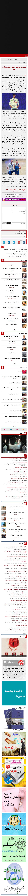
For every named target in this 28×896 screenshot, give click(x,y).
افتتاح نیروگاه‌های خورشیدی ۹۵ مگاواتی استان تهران (16, 591)
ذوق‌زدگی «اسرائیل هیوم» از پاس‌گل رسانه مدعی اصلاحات (15, 631)
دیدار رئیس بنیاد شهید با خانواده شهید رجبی (18, 627)
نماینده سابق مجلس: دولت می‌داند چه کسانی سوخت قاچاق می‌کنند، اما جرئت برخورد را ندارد (15, 548)
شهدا (7, 189)
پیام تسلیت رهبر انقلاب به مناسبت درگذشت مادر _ (17, 63)
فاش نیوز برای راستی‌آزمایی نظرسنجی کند (18, 498)
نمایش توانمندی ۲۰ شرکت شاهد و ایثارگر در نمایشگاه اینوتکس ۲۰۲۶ (15, 574)
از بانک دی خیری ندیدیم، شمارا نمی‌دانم (18, 460)
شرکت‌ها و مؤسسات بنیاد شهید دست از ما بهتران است (16, 614)
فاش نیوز (13, 191)
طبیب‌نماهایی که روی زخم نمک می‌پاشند (18, 596)
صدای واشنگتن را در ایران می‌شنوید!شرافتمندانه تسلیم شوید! (15, 249)
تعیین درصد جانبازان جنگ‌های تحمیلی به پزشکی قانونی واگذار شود (14, 484)
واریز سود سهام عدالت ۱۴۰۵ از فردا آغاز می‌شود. (17, 546)
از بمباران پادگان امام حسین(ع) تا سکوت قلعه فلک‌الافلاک (16, 583)
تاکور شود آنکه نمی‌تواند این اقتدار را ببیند (18, 478)
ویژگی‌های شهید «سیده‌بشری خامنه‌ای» (19, 255)
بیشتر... (14, 330)
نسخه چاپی (23, 236)
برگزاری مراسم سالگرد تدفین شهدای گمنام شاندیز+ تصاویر (15, 578)
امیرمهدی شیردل (13, 189)
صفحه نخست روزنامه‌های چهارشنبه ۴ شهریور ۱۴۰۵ (17, 558)
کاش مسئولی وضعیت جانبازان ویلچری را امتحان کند (16, 487)
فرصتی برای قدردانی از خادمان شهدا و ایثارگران (17, 458)
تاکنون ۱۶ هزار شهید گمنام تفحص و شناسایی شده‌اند (16, 256)
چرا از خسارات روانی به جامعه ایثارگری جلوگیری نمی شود (16, 469)
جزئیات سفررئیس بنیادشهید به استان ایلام (18, 585)
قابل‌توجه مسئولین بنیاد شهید (20, 467)
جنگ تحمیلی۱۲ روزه (21, 191)
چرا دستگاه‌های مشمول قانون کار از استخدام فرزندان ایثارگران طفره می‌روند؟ (15, 551)
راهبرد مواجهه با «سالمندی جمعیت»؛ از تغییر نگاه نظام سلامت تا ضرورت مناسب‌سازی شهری (14, 606)
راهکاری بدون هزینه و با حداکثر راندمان (19, 476)
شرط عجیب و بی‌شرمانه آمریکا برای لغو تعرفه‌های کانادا (16, 253)
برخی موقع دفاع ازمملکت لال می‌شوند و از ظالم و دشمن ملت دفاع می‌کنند (15, 464)
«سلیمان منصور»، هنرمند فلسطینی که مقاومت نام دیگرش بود (15, 589)
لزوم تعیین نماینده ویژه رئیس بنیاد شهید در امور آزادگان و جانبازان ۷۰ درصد (15, 491)
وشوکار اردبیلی (20, 189)
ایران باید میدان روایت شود (21, 625)
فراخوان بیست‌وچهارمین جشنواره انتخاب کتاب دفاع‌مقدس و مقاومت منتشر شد (15, 565)
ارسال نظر (4, 223)
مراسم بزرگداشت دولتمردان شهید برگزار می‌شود (17, 593)
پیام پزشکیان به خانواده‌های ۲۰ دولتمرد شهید (18, 618)
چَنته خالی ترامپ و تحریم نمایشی (20, 602)
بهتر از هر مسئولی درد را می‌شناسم (20, 473)
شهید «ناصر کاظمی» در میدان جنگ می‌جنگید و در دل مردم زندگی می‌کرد (15, 581)
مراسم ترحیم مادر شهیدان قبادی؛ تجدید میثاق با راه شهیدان (15, 616)
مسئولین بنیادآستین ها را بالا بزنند (20, 462)
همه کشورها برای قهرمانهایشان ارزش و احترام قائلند (17, 482)
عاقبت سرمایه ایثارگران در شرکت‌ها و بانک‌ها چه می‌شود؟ (16, 496)
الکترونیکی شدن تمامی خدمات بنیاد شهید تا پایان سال (16, 556)
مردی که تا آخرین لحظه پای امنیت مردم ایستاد (17, 598)
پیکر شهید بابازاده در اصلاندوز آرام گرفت (19, 620)
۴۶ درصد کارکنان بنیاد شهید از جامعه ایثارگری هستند (16, 571)
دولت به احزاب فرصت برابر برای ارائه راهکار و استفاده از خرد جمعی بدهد (15, 560)
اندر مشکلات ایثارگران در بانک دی (20, 471)
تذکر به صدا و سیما (22, 494)
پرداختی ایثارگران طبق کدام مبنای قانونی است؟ (17, 489)
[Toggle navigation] (26, 55)
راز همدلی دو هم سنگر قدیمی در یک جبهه (18, 600)
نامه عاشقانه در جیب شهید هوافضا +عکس (18, 609)
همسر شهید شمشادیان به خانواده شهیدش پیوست (17, 554)
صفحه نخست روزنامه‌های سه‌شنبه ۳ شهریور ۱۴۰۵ (17, 629)
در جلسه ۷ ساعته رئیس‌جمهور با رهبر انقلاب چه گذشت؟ (16, 563)
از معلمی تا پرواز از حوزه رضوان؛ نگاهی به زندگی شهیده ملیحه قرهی (15, 622)
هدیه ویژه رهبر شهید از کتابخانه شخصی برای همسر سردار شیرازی (15, 569)
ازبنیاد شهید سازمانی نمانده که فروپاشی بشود (18, 480)
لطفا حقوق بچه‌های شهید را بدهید (20, 251)
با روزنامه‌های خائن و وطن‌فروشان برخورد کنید (17, 474)
